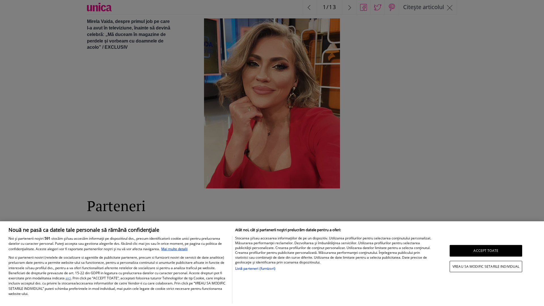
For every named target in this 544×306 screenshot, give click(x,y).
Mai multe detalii (174, 248)
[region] (272, 263)
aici (68, 278)
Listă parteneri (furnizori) (255, 268)
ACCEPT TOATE (485, 250)
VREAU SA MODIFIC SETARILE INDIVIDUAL (485, 266)
